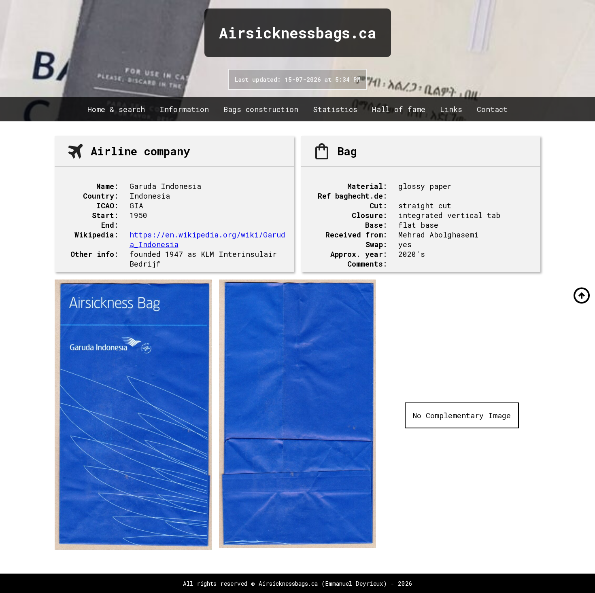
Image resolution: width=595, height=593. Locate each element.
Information (184, 109)
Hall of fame (398, 109)
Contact (492, 109)
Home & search (116, 109)
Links (451, 109)
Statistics (335, 109)
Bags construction (260, 109)
